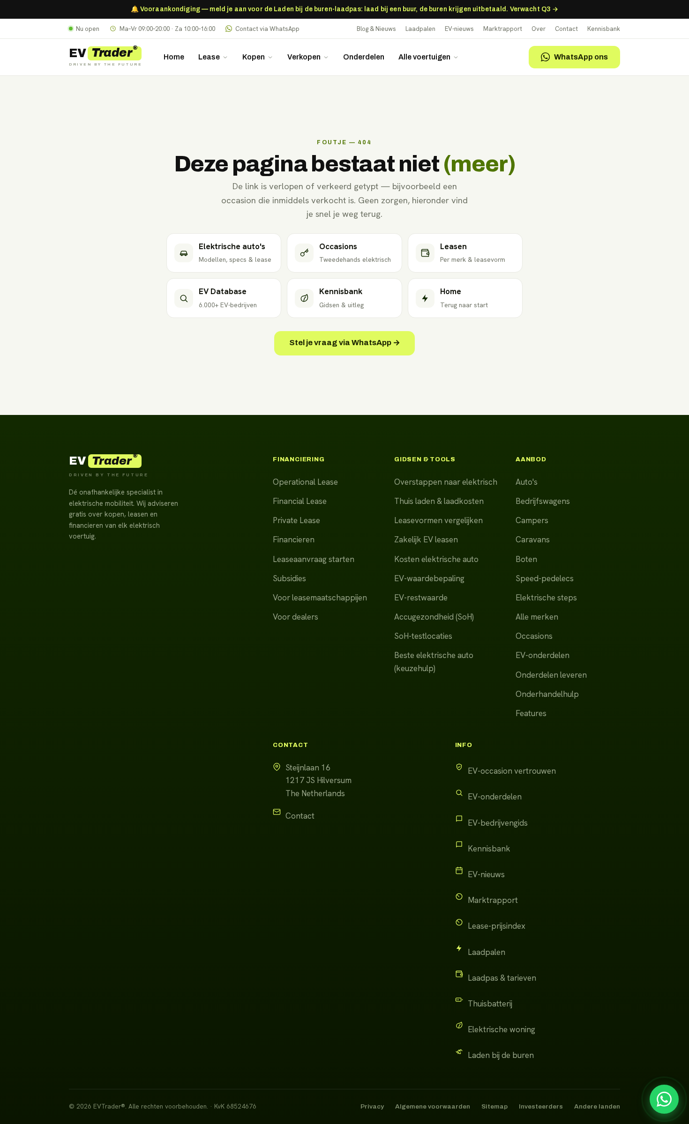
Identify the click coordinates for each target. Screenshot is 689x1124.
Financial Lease (300, 501)
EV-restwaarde (421, 597)
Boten (526, 559)
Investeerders (541, 1106)
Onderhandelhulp (547, 694)
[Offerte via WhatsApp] (664, 1099)
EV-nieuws (459, 29)
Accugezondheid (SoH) (434, 617)
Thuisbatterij (490, 1003)
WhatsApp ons (581, 57)
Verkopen (304, 57)
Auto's (527, 482)
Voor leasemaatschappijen (320, 597)
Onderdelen (363, 57)
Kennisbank (603, 29)
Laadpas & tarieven (502, 978)
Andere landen (597, 1106)
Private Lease (296, 520)
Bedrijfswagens (543, 501)
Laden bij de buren (501, 1055)
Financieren (294, 539)
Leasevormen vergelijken (438, 520)
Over (539, 29)
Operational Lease (305, 482)
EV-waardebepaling (429, 578)
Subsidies (289, 578)
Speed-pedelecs (545, 578)
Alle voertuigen (424, 57)
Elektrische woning (501, 1029)
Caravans (533, 539)
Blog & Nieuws (376, 29)
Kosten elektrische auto (436, 559)
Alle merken (537, 617)
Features (531, 713)
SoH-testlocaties (423, 636)
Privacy (372, 1106)
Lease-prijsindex (496, 926)
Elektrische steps (546, 597)
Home (174, 57)
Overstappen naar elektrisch (445, 482)
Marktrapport (502, 29)
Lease (209, 57)
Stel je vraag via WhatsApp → (344, 342)
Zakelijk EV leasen (426, 539)
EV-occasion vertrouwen (512, 771)
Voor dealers (295, 617)
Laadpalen (420, 29)
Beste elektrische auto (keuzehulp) (433, 661)
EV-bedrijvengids (498, 823)
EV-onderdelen (542, 655)
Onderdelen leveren (551, 675)
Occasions (534, 636)
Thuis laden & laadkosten (439, 501)
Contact (566, 29)
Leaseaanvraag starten (313, 559)
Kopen (253, 57)
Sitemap (494, 1106)
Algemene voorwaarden (432, 1106)
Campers (532, 520)
